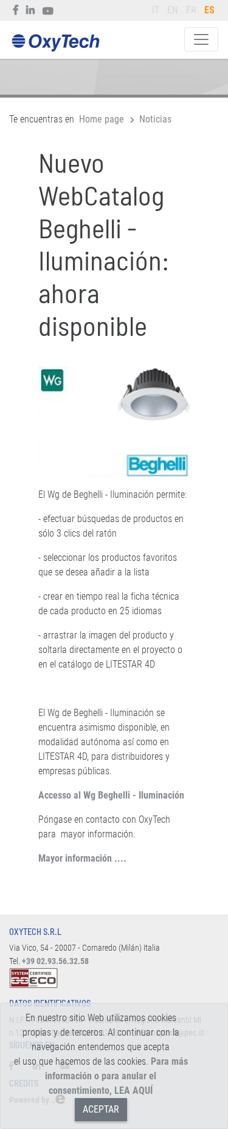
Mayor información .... (82, 858)
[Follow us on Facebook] (16, 10)
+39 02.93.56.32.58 (55, 961)
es (209, 10)
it (155, 10)
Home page (101, 119)
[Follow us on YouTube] (48, 10)
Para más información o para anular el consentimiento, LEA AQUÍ (116, 1076)
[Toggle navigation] (201, 39)
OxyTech (55, 43)
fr (191, 10)
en (172, 10)
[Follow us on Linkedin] (30, 10)
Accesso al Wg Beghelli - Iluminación (111, 795)
